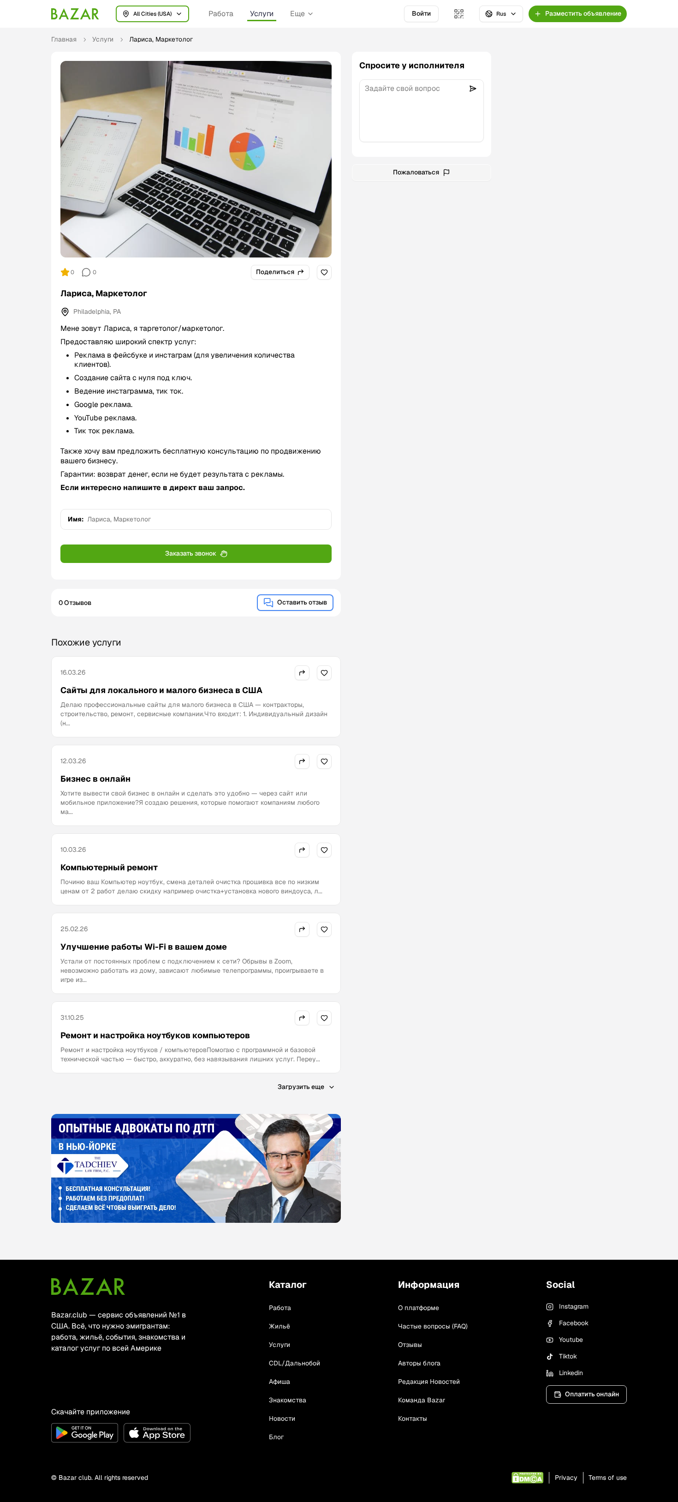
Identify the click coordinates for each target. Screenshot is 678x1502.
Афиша (279, 1381)
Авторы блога (419, 1363)
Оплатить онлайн (592, 1394)
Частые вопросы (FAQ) (433, 1326)
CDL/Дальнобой (294, 1363)
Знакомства (287, 1400)
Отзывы (410, 1344)
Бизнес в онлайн (95, 778)
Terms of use (608, 1477)
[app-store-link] (157, 1432)
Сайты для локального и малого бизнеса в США (161, 690)
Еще (297, 13)
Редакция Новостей (429, 1381)
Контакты (412, 1418)
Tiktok (568, 1356)
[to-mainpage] (88, 1286)
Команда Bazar (421, 1400)
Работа (220, 13)
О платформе (418, 1308)
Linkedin (571, 1373)
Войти (421, 13)
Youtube (571, 1339)
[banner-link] (196, 1168)
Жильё (279, 1326)
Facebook (574, 1323)
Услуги (262, 13)
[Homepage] (75, 13)
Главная (64, 39)
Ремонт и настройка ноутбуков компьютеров (155, 1035)
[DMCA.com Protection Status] (527, 1478)
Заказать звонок (190, 553)
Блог (276, 1437)
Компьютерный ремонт (109, 867)
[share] (302, 672)
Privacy (566, 1477)
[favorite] (324, 272)
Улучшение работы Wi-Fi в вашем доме (143, 946)
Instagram (574, 1306)
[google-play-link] (84, 1432)
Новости (282, 1418)
